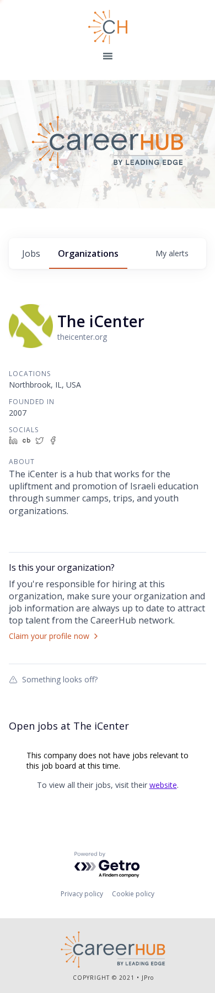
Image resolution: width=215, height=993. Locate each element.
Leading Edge (108, 27)
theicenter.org (82, 336)
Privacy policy (82, 893)
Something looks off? (60, 679)
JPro (148, 977)
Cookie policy (133, 893)
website (163, 785)
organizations (88, 253)
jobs (31, 253)
